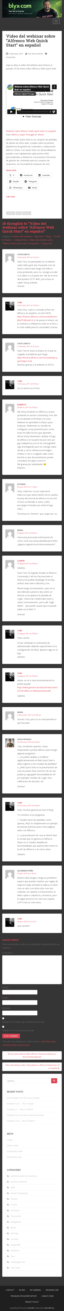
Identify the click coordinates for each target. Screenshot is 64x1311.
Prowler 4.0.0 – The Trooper (20, 1103)
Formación (10, 57)
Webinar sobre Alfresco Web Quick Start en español (31, 131)
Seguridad (15, 1244)
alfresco (10, 213)
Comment (8, 952)
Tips (13, 1256)
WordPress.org (14, 1157)
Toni (19, 302)
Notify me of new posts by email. (18, 1030)
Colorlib (30, 1308)
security (14, 1239)
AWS (13, 1187)
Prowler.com (52, 1290)
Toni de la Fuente (35, 53)
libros (13, 1227)
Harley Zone (47, 1296)
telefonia (15, 1250)
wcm (19, 213)
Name (6, 987)
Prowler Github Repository (24, 1296)
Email (5, 997)
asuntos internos (19, 1181)
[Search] (54, 1080)
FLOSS (14, 1204)
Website (6, 1008)
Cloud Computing (19, 1193)
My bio (22, 1290)
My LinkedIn (35, 1290)
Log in (10, 1139)
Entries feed (12, 1145)
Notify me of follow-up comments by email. (23, 1021)
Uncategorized (18, 1262)
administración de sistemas (24, 1176)
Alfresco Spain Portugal (22, 134)
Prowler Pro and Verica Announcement (25, 1115)
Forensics (15, 1210)
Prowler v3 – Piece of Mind (20, 1109)
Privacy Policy (32, 1302)
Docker (14, 1198)
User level (15, 1267)
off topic (15, 1233)
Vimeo (41, 134)
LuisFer (21, 561)
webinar (26, 213)
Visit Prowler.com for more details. (23, 1097)
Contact (10, 1290)
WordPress (49, 1308)
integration (16, 1221)
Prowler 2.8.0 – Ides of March (21, 1120)
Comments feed (14, 1151)
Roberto (21, 404)
